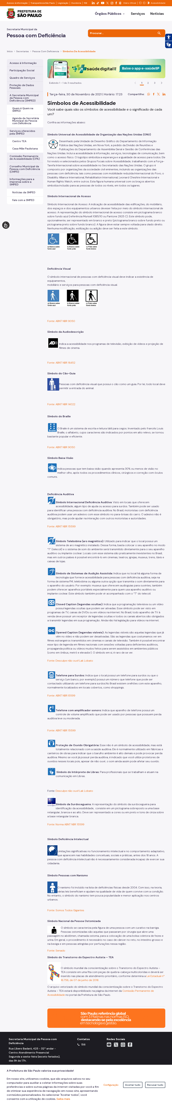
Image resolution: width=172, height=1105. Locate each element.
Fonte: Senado (56, 950)
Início (10, 51)
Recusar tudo (155, 1084)
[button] (162, 83)
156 (85, 3)
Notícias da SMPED (23, 192)
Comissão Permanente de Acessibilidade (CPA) (25, 157)
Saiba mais (63, 1099)
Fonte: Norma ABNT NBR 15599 (65, 824)
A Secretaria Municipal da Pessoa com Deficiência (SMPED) (24, 97)
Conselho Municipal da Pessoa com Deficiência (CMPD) (25, 169)
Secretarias (22, 51)
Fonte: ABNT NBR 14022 (61, 404)
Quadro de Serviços (22, 78)
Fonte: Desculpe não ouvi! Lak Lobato (70, 660)
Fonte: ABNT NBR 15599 (61, 526)
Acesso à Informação (23, 63)
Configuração (110, 1084)
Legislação (63, 3)
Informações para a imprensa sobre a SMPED (22, 181)
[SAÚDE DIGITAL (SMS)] (106, 68)
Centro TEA (19, 141)
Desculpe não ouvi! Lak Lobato (74, 791)
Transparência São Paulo (43, 3)
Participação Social (22, 70)
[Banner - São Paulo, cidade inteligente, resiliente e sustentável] (106, 1018)
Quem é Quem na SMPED (22, 110)
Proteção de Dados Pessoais (22, 86)
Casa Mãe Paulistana (25, 148)
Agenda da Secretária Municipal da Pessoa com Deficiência (25, 121)
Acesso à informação (17, 3)
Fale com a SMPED (23, 200)
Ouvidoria (76, 3)
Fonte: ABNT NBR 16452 (61, 362)
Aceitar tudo (132, 1084)
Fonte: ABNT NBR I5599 (61, 695)
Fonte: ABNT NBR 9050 (61, 321)
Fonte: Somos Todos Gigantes (65, 910)
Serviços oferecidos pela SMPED (22, 132)
